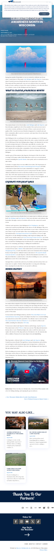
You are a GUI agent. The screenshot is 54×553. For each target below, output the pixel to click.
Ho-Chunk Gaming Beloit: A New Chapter (38, 432)
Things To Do (12, 36)
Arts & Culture (5, 34)
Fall (11, 34)
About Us (32, 543)
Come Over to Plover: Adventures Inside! (14, 469)
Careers (45, 543)
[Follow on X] (32, 521)
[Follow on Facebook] (15, 521)
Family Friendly (18, 34)
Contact (38, 543)
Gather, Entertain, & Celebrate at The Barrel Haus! (15, 433)
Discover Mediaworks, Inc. (23, 548)
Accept (44, 13)
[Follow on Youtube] (27, 521)
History (25, 34)
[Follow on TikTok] (38, 521)
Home (26, 543)
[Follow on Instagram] (21, 521)
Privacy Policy (43, 550)
